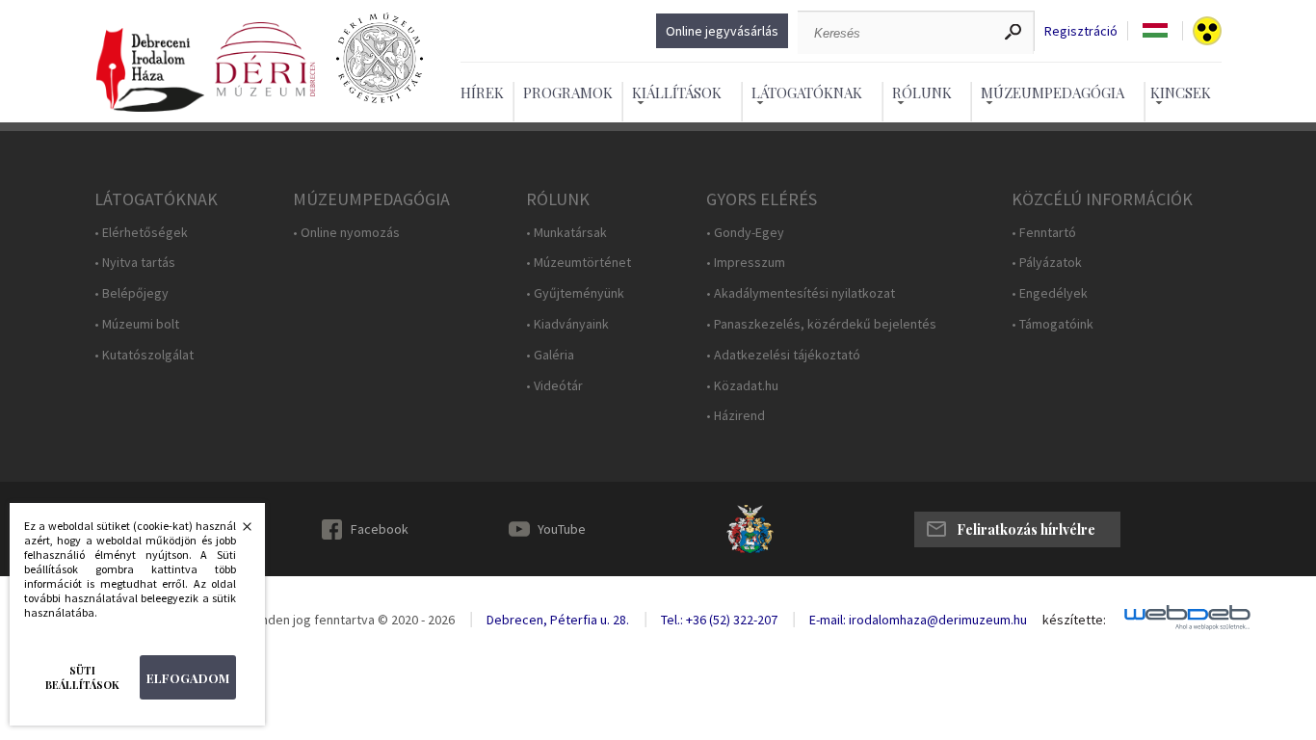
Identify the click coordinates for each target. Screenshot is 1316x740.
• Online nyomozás (346, 233)
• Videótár (554, 386)
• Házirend (735, 416)
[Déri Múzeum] (265, 60)
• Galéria (550, 355)
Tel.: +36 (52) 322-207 (719, 619)
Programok (568, 92)
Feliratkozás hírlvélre (1026, 529)
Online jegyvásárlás (722, 31)
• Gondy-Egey (745, 233)
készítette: (1074, 620)
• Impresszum (745, 262)
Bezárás (237, 532)
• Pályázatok (1047, 262)
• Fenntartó (1044, 233)
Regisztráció (1081, 31)
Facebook (379, 529)
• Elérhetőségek (141, 233)
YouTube (562, 529)
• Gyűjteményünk (575, 293)
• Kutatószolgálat (144, 355)
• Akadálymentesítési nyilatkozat (800, 293)
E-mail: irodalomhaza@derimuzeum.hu (918, 619)
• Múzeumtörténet (578, 262)
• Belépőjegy (131, 293)
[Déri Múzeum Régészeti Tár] (379, 60)
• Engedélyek (1050, 293)
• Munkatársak (566, 233)
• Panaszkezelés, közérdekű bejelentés (821, 324)
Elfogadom (187, 678)
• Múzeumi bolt (136, 324)
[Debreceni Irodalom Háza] (150, 71)
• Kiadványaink (567, 324)
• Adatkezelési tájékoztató (783, 355)
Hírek (482, 92)
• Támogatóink (1052, 324)
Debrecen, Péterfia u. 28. (558, 619)
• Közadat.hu (742, 386)
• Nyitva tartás (134, 262)
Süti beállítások (82, 677)
